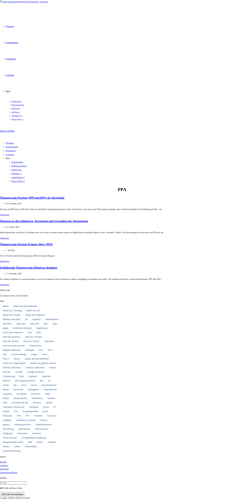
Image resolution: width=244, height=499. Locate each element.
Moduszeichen (20, 398)
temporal (36, 433)
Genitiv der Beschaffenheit (37, 358)
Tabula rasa (16, 170)
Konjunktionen (50, 389)
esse (41, 350)
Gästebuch (4, 465)
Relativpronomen (43, 424)
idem (21, 376)
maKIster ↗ (16, 173)
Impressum (4, 469)
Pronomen (52, 415)
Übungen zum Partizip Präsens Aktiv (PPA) (26, 244)
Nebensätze (37, 398)
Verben (40, 442)
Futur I (45, 354)
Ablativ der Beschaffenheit (25, 306)
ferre (50, 350)
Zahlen (17, 446)
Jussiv (23, 385)
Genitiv (17, 358)
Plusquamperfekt (30, 411)
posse (45, 411)
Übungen (10, 143)
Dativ (38, 332)
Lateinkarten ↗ (18, 177)
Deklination (49, 341)
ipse (41, 380)
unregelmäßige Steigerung (34, 437)
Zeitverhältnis (31, 446)
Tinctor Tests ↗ (18, 181)
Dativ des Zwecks (31, 341)
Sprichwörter (24, 429)
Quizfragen (11, 151)
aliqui (55, 323)
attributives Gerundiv (22, 328)
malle (47, 393)
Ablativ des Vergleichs (35, 315)
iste (15, 385)
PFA (16, 411)
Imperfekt (46, 376)
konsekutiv (22, 393)
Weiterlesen (4, 215)
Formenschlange (18, 354)
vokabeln (52, 442)
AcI (26, 319)
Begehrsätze (42, 328)
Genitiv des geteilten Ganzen (43, 363)
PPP (27, 415)
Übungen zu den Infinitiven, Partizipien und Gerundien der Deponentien (44, 221)
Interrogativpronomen (25, 380)
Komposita (18, 389)
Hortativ (19, 372)
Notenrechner (17, 162)
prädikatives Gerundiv (26, 420)
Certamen (10, 154)
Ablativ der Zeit (33, 310)
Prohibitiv (38, 415)
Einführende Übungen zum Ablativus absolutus (28, 267)
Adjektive (36, 319)
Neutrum (51, 398)
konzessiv (35, 393)
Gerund (52, 367)
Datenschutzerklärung (8, 473)
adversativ (21, 323)
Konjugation (33, 389)
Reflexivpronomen (22, 424)
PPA (19, 415)
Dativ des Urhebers (34, 336)
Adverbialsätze (52, 319)
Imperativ (33, 376)
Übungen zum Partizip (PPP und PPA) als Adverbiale (32, 197)
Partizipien (34, 407)
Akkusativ (34, 323)
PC (55, 407)
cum (30, 332)
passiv (46, 407)
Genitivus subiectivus (34, 367)
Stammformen (41, 429)
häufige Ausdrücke (35, 372)
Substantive (22, 433)
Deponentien (35, 345)
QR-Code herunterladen (12, 494)
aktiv (46, 323)
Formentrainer (12, 147)
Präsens (44, 420)
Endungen (29, 350)
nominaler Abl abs (20, 402)
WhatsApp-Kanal (19, 166)
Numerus (37, 402)
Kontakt (3, 462)
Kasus (34, 385)
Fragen (34, 354)
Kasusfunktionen (48, 385)
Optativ (49, 402)
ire (49, 380)
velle (30, 442)
